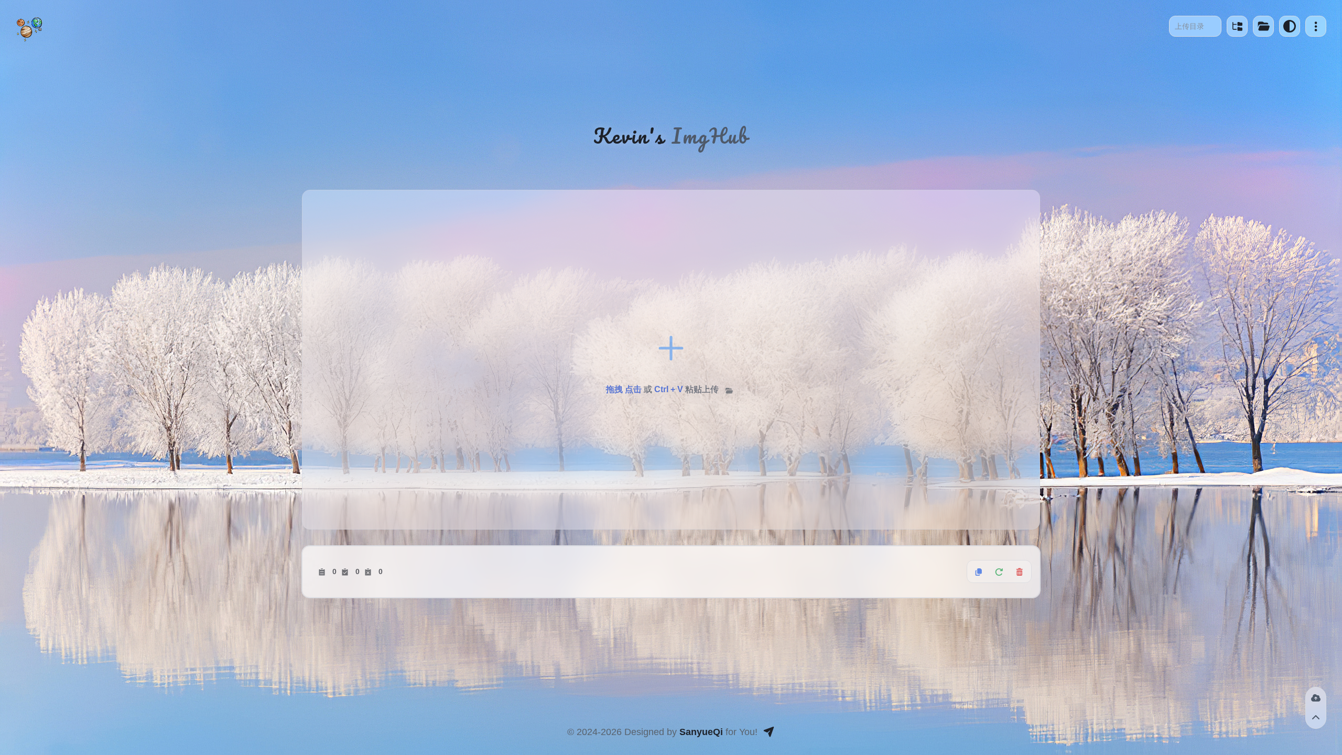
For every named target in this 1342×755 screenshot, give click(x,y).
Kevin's (629, 136)
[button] (1315, 26)
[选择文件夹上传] (729, 390)
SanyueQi (701, 732)
